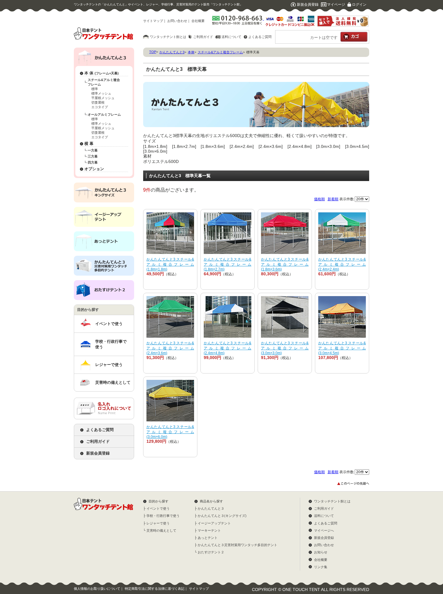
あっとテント (208, 537)
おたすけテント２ (211, 552)
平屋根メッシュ (103, 98)
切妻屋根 (98, 102)
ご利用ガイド (203, 37)
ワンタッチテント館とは (168, 37)
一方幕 (93, 150)
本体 (191, 52)
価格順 (319, 199)
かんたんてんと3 (171, 52)
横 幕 (88, 143)
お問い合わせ (177, 21)
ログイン (359, 4)
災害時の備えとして (112, 382)
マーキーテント (209, 530)
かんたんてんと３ (211, 508)
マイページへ (324, 530)
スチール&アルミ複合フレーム (104, 82)
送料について (231, 37)
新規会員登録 (308, 4)
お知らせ (320, 552)
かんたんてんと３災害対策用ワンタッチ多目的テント (237, 545)
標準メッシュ (101, 93)
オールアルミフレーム (104, 114)
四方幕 (93, 162)
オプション (94, 169)
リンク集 (320, 567)
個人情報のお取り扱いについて (97, 588)
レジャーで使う (109, 364)
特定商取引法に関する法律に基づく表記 (154, 588)
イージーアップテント (214, 523)
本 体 (101, 73)
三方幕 (93, 156)
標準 (94, 89)
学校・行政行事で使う (111, 344)
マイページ (336, 4)
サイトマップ (153, 21)
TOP (152, 52)
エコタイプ (99, 107)
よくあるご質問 (260, 37)
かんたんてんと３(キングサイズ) (222, 515)
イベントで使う (109, 323)
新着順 (333, 199)
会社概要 (198, 21)
